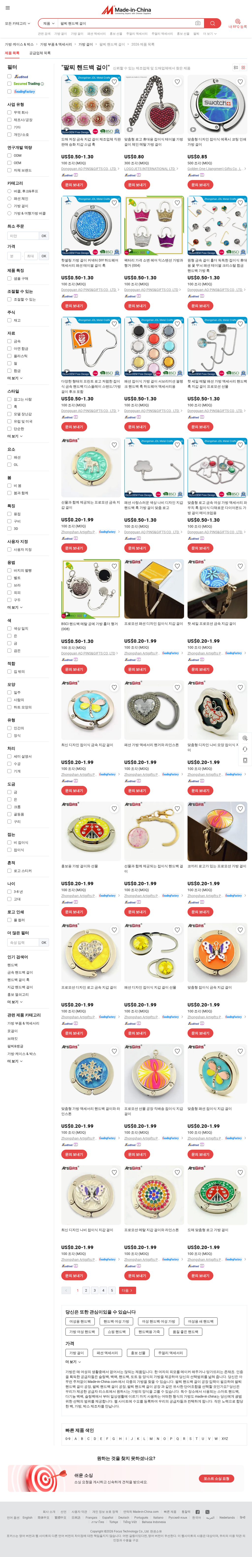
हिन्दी (242, 1517)
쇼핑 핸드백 (117, 1331)
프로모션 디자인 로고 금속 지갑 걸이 (89, 987)
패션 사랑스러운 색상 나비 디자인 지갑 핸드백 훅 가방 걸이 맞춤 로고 (153, 505)
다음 (125, 1290)
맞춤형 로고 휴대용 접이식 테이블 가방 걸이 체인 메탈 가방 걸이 (153, 142)
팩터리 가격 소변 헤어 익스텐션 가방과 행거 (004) (153, 263)
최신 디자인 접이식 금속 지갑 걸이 (87, 744)
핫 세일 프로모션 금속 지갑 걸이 (212, 623)
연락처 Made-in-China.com (141, 1511)
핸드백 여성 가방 (116, 1321)
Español (107, 1517)
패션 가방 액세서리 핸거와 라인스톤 (151, 744)
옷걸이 (12, 1030)
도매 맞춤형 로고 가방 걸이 (208, 1229)
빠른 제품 (170, 1511)
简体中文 (43, 1517)
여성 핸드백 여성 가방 (158, 1321)
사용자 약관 (79, 1511)
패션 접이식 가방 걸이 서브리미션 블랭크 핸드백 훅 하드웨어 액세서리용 (153, 384)
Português (141, 1517)
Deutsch (123, 1517)
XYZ (225, 1438)
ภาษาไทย (98, 1522)
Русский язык (178, 1517)
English (27, 1517)
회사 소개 (49, 1511)
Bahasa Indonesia (154, 1522)
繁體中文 (60, 1517)
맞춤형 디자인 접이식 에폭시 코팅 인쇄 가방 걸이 (217, 142)
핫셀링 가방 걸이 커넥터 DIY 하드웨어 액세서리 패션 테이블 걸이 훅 (89, 263)
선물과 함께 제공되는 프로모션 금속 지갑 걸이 (90, 505)
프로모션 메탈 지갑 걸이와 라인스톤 (151, 1229)
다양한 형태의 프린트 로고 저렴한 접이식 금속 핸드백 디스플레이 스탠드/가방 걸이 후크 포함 (91, 386)
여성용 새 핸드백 (201, 1321)
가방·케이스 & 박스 (21, 1053)
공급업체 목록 (40, 52)
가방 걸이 (60, 33)
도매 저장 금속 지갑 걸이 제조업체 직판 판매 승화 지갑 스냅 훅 (91, 142)
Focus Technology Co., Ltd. (131, 1531)
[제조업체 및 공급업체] (126, 10)
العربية (210, 1517)
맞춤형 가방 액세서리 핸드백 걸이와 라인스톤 (90, 1111)
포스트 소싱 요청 (216, 1479)
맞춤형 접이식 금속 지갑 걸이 (210, 987)
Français (91, 1517)
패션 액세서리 (96, 33)
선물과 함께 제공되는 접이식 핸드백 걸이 (153, 868)
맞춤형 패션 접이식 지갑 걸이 (210, 1108)
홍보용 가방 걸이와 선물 (79, 866)
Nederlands (227, 1517)
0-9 (67, 1438)
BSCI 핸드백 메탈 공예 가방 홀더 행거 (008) (89, 626)
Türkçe (113, 1522)
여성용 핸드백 (80, 1321)
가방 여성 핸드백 (82, 1331)
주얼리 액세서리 (137, 33)
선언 (63, 1511)
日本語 (76, 1517)
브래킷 (12, 1038)
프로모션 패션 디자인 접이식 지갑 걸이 (153, 623)
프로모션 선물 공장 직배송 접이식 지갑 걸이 (153, 1111)
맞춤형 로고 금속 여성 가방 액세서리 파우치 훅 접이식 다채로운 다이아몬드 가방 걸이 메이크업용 (217, 507)
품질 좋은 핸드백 (185, 1331)
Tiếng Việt (130, 1522)
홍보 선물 (116, 33)
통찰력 (186, 1511)
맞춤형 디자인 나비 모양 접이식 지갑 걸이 (217, 747)
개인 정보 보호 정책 (105, 1511)
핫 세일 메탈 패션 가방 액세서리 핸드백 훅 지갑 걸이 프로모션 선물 (217, 384)
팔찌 (196, 33)
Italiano (158, 1517)
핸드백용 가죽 (149, 1331)
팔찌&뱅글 (15, 1046)
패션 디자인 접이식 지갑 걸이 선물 (150, 987)
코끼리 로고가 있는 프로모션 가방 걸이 (217, 866)
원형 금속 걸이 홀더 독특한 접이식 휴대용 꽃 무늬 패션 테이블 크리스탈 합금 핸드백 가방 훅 (217, 265)
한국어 (196, 1517)
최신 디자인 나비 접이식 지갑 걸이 (87, 1229)
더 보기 (71, 1362)
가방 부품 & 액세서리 (23, 1023)
